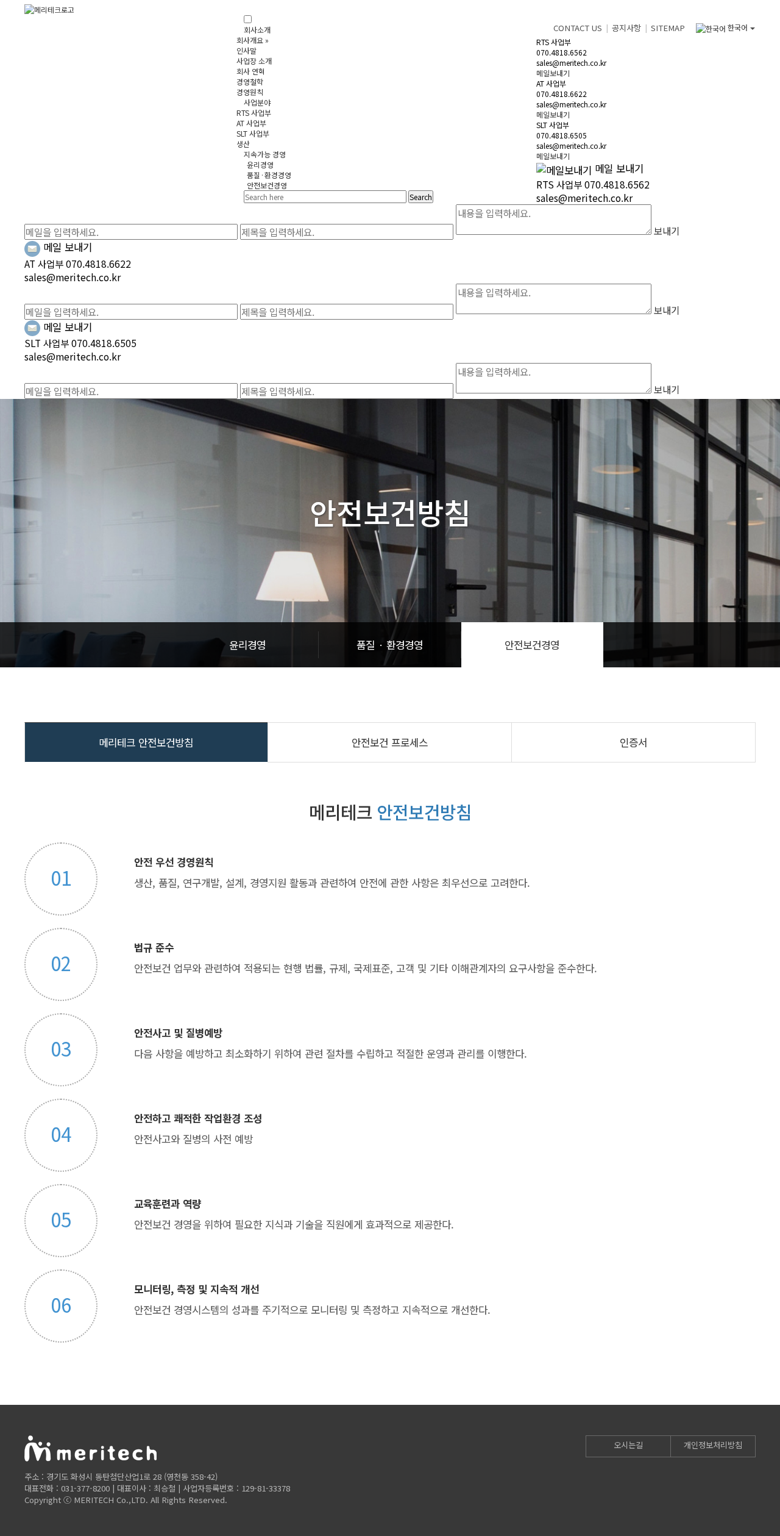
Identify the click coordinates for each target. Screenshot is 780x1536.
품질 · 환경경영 (389, 644)
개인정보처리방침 (713, 1445)
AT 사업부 (251, 123)
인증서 (633, 742)
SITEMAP (668, 28)
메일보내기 (553, 73)
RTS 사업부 (253, 112)
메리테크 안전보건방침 (146, 742)
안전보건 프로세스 (390, 742)
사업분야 (257, 102)
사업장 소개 (254, 61)
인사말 (246, 50)
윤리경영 (260, 164)
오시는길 (628, 1445)
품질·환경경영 (269, 175)
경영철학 (249, 81)
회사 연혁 (250, 71)
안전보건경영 (267, 185)
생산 (243, 143)
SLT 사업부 (252, 133)
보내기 (666, 230)
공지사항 (626, 28)
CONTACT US (577, 28)
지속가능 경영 (265, 154)
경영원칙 (249, 92)
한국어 (738, 27)
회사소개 (257, 29)
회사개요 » (252, 40)
